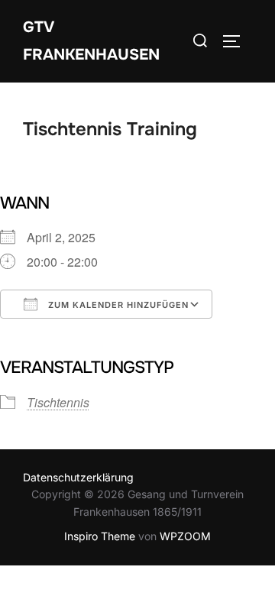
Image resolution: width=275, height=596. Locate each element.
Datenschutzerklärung (78, 477)
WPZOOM (185, 536)
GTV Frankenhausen (91, 41)
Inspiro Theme (99, 536)
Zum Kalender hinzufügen (117, 305)
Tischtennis (58, 402)
